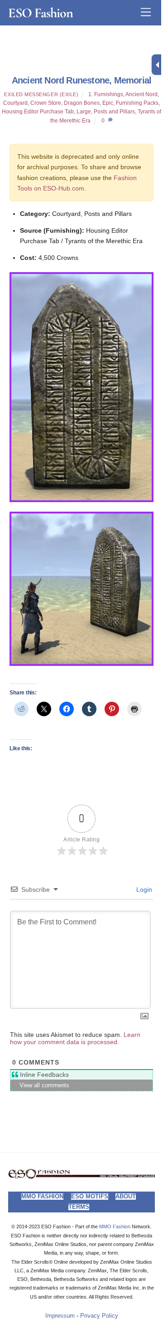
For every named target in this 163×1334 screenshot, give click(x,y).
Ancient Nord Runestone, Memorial (81, 80)
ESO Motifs (89, 1196)
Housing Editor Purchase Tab (38, 111)
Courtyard (15, 103)
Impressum (60, 1316)
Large (84, 111)
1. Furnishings (105, 94)
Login (143, 889)
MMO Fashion (42, 1196)
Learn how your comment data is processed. (75, 1038)
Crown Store (45, 103)
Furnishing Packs (137, 103)
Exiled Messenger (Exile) (41, 94)
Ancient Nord (141, 94)
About (125, 1196)
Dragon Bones (82, 103)
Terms (78, 1207)
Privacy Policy (99, 1316)
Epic (107, 103)
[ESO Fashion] (81, 1176)
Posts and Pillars (114, 111)
